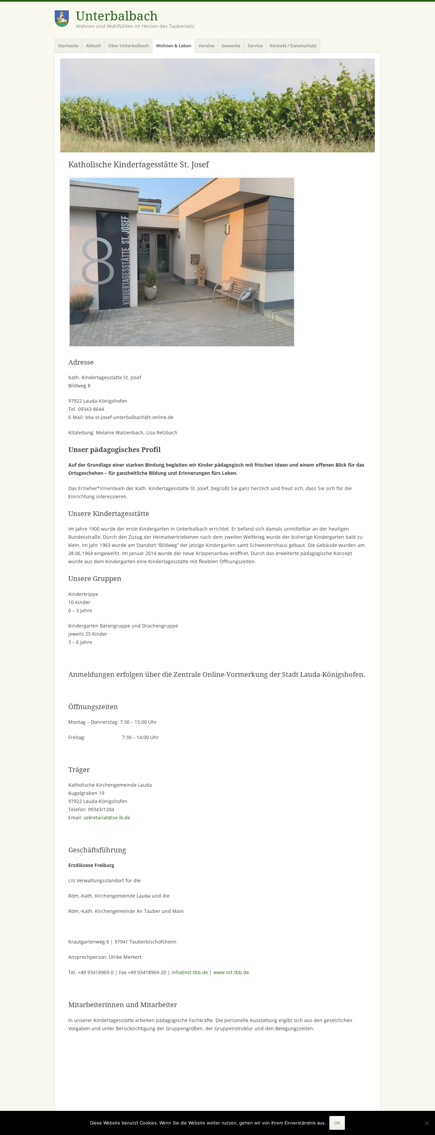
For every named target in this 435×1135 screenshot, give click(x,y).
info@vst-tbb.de (190, 972)
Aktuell (93, 46)
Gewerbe (231, 46)
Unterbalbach (117, 16)
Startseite (68, 46)
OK (337, 1123)
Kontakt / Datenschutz (293, 46)
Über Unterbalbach (128, 46)
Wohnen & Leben (173, 46)
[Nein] (426, 1123)
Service (255, 46)
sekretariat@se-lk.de (107, 817)
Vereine (206, 46)
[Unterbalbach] (217, 105)
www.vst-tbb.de (231, 972)
